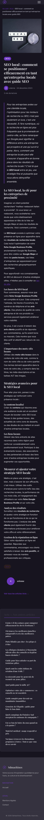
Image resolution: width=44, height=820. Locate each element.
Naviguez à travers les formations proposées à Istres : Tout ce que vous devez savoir (21, 741)
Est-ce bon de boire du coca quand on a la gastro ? (21, 724)
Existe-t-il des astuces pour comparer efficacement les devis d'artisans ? (22, 624)
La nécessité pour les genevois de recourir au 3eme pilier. (20, 678)
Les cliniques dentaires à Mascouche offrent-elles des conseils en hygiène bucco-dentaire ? (21, 652)
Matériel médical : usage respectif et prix (21, 732)
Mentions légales (9, 800)
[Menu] (39, 2)
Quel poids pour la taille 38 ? (18, 685)
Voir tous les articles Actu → (16, 593)
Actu (11, 9)
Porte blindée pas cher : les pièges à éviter (21, 642)
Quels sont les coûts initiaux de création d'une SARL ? (19, 669)
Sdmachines (15, 767)
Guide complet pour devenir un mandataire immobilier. (19, 699)
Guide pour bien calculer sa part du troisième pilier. (21, 661)
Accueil (5, 9)
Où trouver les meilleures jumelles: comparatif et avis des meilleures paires (21, 634)
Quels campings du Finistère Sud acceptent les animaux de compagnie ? (22, 716)
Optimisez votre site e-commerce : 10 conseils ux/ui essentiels (21, 691)
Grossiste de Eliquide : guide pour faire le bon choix (20, 707)
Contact (5, 805)
